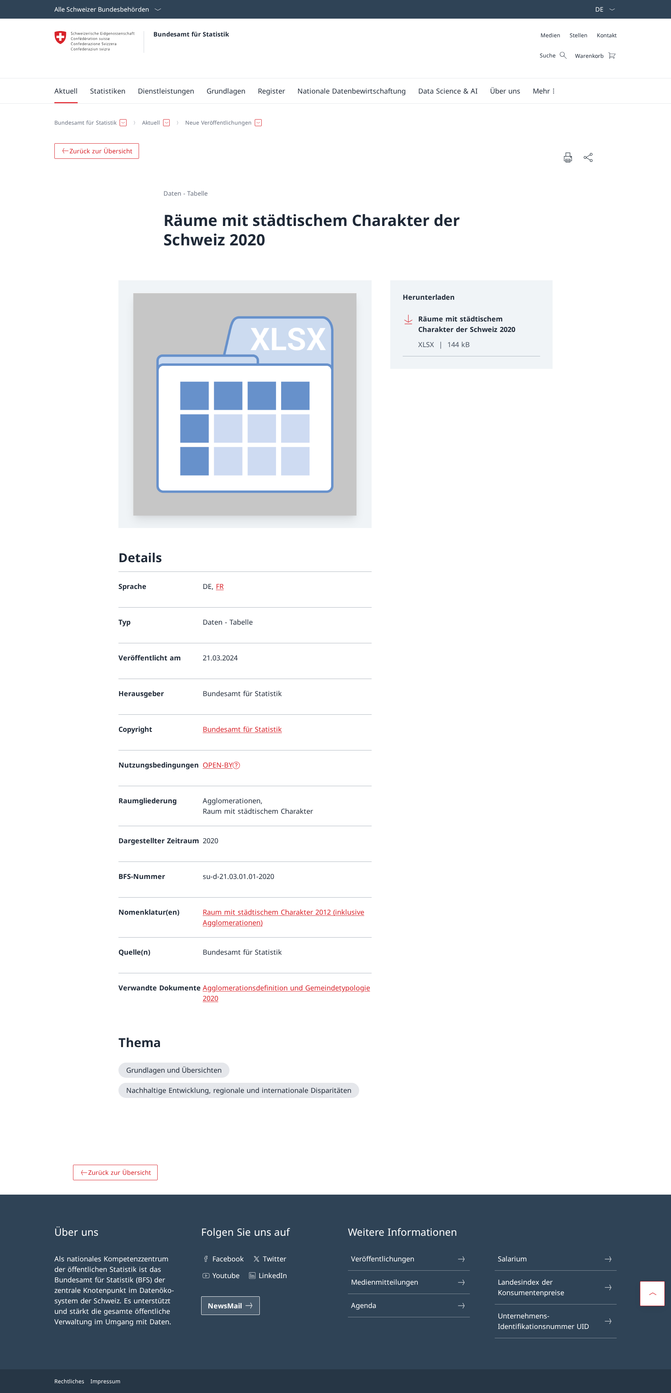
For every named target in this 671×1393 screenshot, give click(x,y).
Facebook (228, 1258)
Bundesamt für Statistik (191, 34)
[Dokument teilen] (588, 157)
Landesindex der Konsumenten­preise (531, 1287)
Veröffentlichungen (382, 1258)
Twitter (274, 1258)
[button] (66, 90)
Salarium (512, 1258)
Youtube (226, 1275)
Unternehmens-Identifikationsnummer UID (543, 1321)
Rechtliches (69, 1381)
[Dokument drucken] (568, 157)
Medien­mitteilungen (384, 1282)
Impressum (105, 1381)
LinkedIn (273, 1275)
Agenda (363, 1305)
